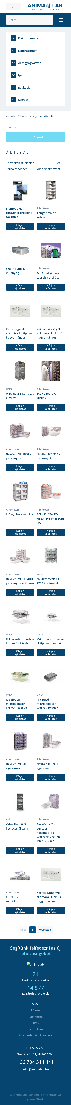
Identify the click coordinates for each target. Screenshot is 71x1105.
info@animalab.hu (35, 1069)
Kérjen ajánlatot (20, 226)
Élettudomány (28, 116)
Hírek (35, 1023)
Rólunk (35, 1010)
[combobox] (50, 163)
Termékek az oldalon (20, 163)
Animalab (11, 116)
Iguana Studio (36, 1099)
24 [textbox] (58, 163)
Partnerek (35, 1017)
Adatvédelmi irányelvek (35, 1035)
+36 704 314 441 (35, 1062)
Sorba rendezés (17, 169)
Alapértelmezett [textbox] (48, 169)
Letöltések (35, 1029)
